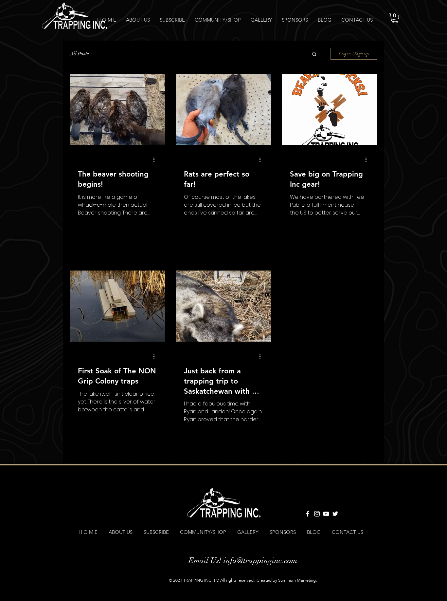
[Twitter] (335, 513)
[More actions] (156, 159)
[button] (395, 18)
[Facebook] (308, 513)
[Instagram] (317, 513)
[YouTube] (326, 513)
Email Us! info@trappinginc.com (242, 560)
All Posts (79, 53)
